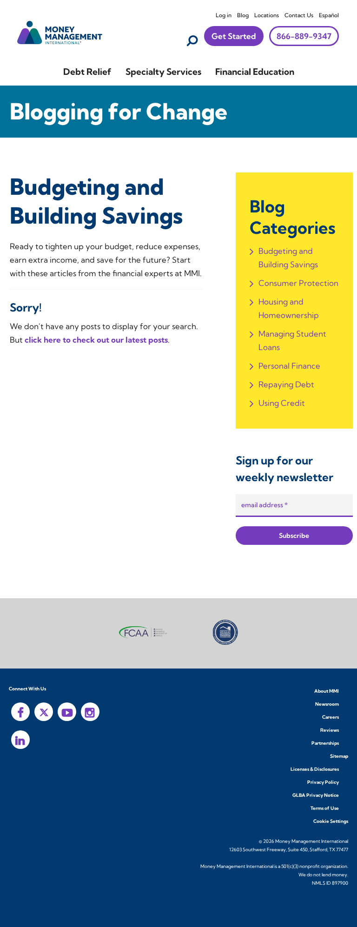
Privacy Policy (323, 782)
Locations (266, 15)
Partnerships (325, 743)
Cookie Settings (330, 821)
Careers (330, 717)
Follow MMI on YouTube (67, 711)
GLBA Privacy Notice (315, 795)
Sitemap (339, 756)
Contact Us (298, 15)
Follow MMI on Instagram (90, 711)
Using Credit (281, 403)
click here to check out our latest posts (96, 339)
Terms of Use (325, 808)
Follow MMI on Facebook (20, 711)
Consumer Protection (298, 283)
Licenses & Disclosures (315, 769)
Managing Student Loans (292, 340)
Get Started (234, 36)
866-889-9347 (304, 36)
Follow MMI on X (43, 711)
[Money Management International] (60, 31)
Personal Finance (289, 366)
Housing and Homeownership (288, 308)
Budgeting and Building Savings (288, 257)
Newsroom (327, 704)
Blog (243, 15)
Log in (223, 15)
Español (329, 15)
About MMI (326, 691)
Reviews (329, 730)
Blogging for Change (118, 111)
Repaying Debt (286, 384)
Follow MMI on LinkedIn (20, 739)
